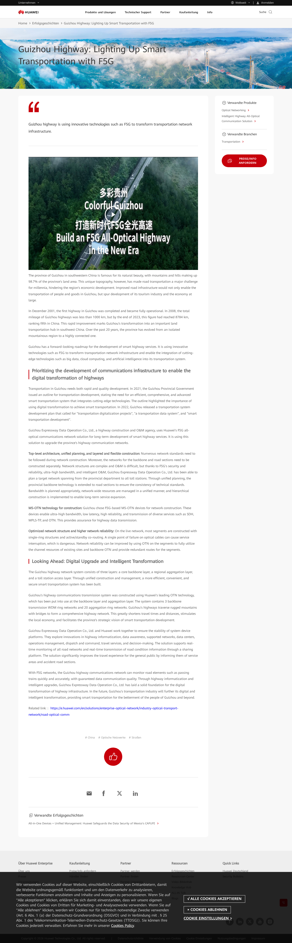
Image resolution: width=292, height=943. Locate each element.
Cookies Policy (122, 925)
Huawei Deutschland (235, 871)
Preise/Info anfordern (82, 871)
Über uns (24, 871)
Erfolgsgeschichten (45, 23)
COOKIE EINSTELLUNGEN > (208, 918)
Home (22, 23)
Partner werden (130, 871)
